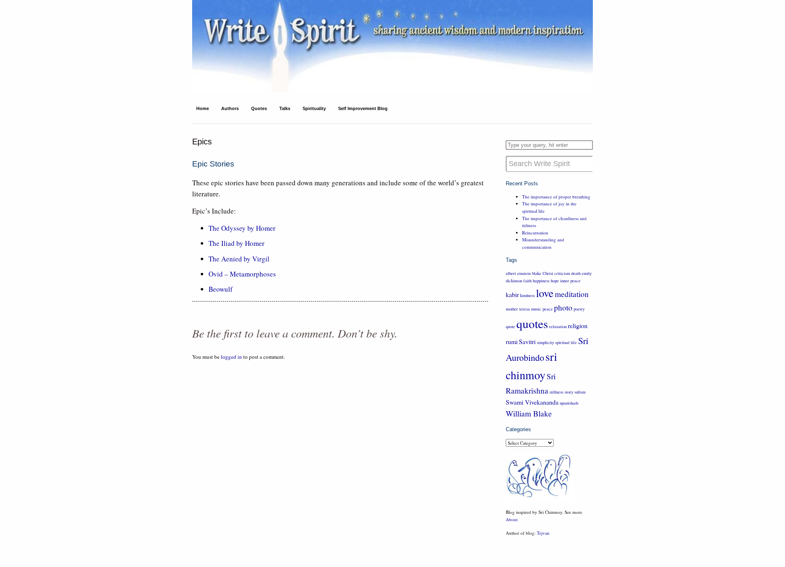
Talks (284, 108)
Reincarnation (535, 233)
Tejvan (543, 533)
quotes (532, 323)
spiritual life (566, 342)
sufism (579, 392)
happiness (541, 281)
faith (527, 281)
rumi (512, 341)
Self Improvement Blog (363, 108)
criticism (562, 273)
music (536, 309)
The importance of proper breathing (556, 197)
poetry (579, 309)
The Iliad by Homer (237, 243)
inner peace (570, 281)
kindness (527, 295)
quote (510, 326)
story (569, 392)
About (512, 519)
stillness (556, 392)
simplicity (545, 342)
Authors (230, 108)
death (576, 273)
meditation (572, 294)
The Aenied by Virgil (239, 258)
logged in (231, 356)
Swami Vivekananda (532, 402)
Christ (548, 273)
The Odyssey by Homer (242, 228)
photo (563, 307)
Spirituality (314, 108)
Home (202, 108)
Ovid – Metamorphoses (242, 274)
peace (548, 309)
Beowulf (221, 289)
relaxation (558, 326)
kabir (512, 294)
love (545, 293)
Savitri (527, 341)
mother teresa (518, 309)
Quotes (259, 108)
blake (536, 273)
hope (555, 281)
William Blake (529, 413)
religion (578, 325)
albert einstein (518, 273)
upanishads (569, 403)
